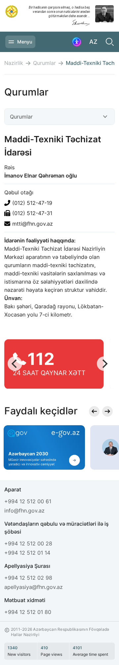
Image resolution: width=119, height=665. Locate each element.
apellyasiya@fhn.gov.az (33, 587)
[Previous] (15, 363)
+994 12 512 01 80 (27, 612)
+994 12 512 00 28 (28, 543)
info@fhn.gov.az (24, 510)
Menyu (24, 41)
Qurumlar (44, 63)
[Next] (104, 363)
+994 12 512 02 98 (28, 577)
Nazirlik (13, 63)
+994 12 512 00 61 (27, 501)
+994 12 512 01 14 (27, 552)
